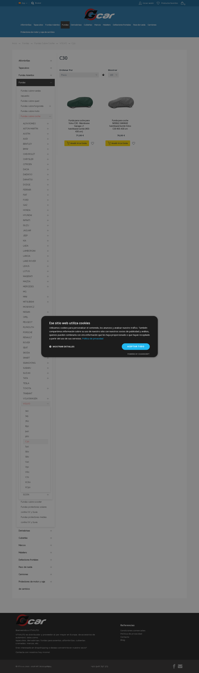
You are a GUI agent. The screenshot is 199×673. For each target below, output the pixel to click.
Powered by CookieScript (138, 354)
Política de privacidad (92, 338)
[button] (61, 346)
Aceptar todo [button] (135, 346)
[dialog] (99, 336)
